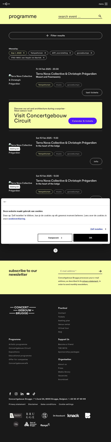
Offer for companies (18, 359)
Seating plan (64, 320)
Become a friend (66, 344)
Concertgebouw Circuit (20, 348)
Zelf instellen (96, 229)
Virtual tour (63, 328)
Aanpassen (53, 237)
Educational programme (20, 356)
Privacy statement (17, 404)
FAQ (60, 332)
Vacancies (62, 376)
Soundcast (63, 379)
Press (60, 368)
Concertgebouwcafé (18, 363)
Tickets (61, 317)
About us (62, 364)
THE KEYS (62, 348)
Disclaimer (33, 404)
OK (90, 237)
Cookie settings (66, 404)
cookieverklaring (16, 218)
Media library (64, 372)
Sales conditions (48, 404)
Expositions (14, 352)
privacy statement (90, 281)
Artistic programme (18, 344)
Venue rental (64, 324)
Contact (62, 313)
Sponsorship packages (68, 352)
